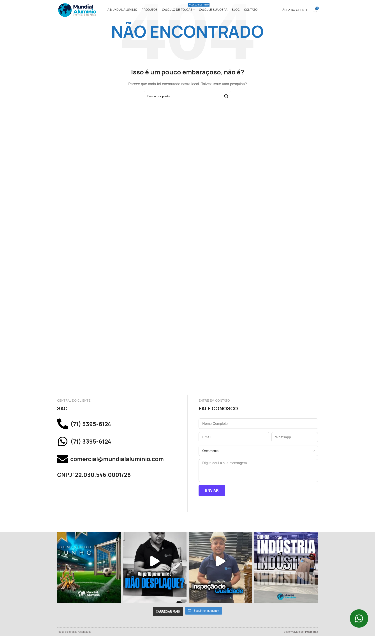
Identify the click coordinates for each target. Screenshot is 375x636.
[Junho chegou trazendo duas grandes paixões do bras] (89, 561)
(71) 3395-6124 (90, 424)
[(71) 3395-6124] (62, 423)
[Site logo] (77, 9)
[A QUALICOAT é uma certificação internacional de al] (220, 561)
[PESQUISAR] (226, 96)
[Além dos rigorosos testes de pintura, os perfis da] (155, 561)
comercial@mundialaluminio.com (117, 459)
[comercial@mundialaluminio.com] (62, 458)
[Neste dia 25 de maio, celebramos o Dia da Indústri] (286, 561)
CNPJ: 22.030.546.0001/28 (94, 475)
